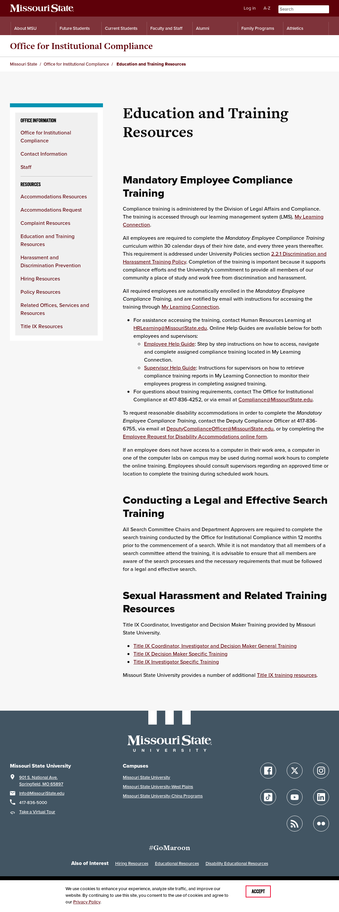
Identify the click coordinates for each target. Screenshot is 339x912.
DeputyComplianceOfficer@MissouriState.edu (220, 428)
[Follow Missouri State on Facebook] (268, 771)
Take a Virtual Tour (37, 812)
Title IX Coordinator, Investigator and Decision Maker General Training (215, 645)
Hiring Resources (40, 278)
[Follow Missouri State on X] (295, 771)
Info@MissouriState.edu (41, 793)
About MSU (25, 28)
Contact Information (44, 153)
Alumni (202, 28)
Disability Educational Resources (237, 863)
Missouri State (23, 64)
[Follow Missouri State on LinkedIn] (321, 797)
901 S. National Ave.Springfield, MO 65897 (41, 780)
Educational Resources (177, 863)
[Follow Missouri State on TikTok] (268, 797)
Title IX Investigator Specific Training (176, 661)
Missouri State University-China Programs (163, 796)
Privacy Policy (86, 902)
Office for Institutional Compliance (81, 46)
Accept (258, 891)
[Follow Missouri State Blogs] (295, 824)
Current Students (121, 28)
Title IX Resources (42, 326)
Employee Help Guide (169, 343)
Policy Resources (40, 291)
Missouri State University (146, 777)
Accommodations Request (51, 209)
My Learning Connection (190, 306)
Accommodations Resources (54, 196)
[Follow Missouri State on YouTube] (295, 797)
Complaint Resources (45, 223)
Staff (26, 167)
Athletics (295, 28)
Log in (250, 8)
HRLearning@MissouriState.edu (170, 327)
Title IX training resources (286, 675)
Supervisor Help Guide (170, 367)
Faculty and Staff (166, 28)
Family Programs (257, 28)
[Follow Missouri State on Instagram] (321, 771)
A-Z (267, 8)
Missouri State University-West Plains (158, 787)
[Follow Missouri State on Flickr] (321, 824)
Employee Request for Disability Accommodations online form (195, 436)
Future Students (75, 28)
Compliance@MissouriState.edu (275, 399)
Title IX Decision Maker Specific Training (180, 653)
